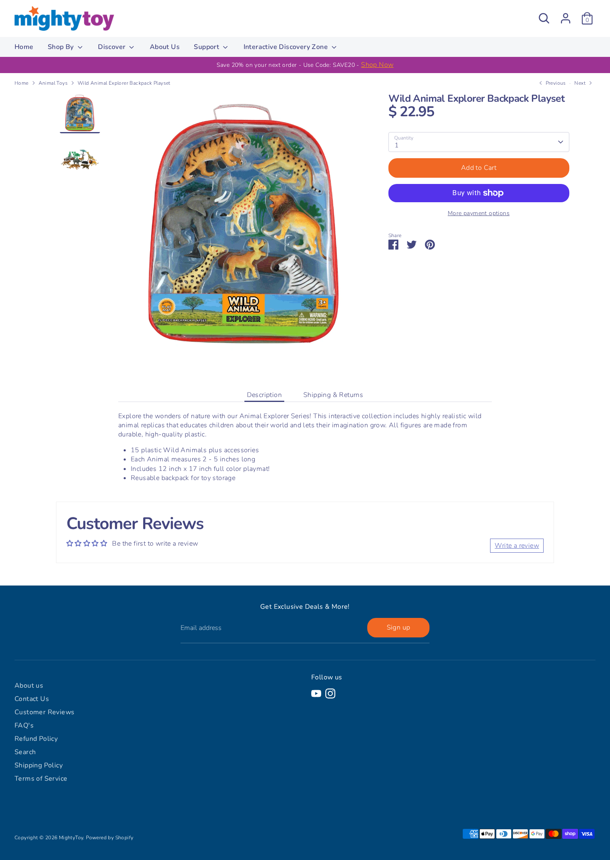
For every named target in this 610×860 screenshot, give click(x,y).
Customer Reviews (44, 712)
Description (264, 394)
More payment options (479, 213)
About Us (165, 46)
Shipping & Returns (333, 394)
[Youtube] (316, 693)
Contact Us (32, 698)
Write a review (517, 545)
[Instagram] (330, 693)
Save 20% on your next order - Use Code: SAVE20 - (305, 65)
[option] (305, 65)
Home (24, 46)
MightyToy (71, 837)
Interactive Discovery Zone (287, 46)
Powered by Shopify (109, 837)
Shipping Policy (39, 765)
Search (25, 752)
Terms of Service (41, 778)
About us (29, 685)
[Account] (565, 18)
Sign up (398, 627)
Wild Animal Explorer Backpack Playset (124, 83)
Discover (112, 46)
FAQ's (24, 725)
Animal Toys (53, 83)
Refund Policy (36, 738)
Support (207, 46)
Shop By (62, 46)
